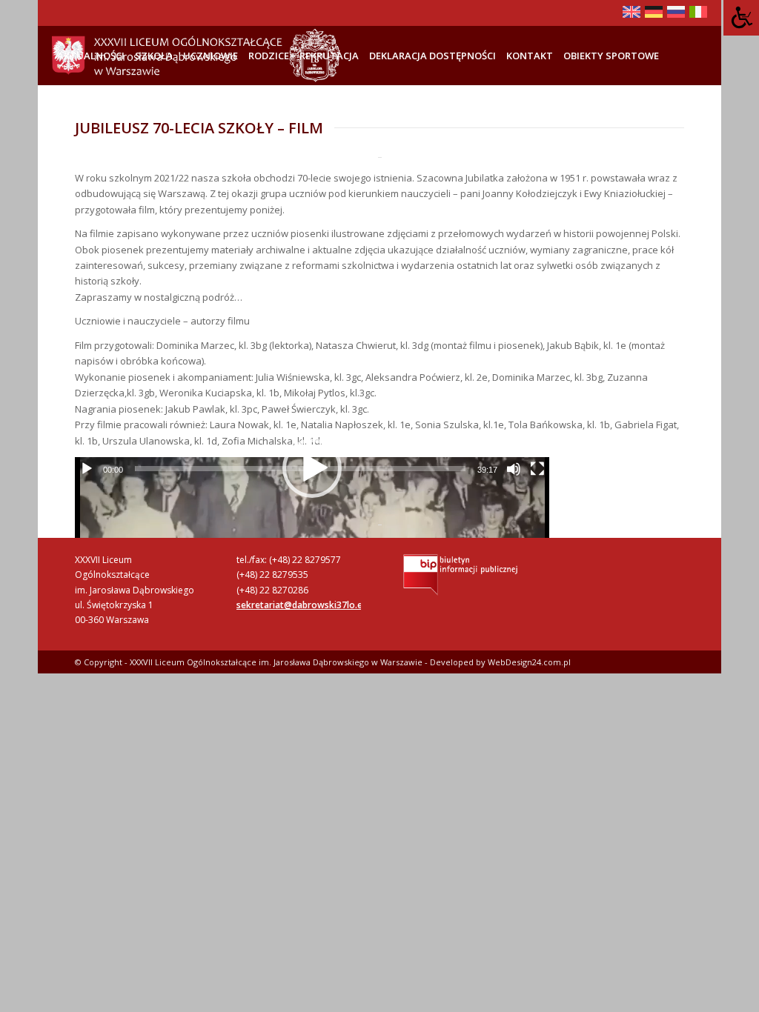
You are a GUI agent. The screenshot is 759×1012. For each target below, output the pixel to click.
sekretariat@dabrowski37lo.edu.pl (309, 605)
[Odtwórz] (86, 469)
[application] (312, 468)
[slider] (300, 468)
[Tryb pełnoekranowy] (537, 469)
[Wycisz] (513, 469)
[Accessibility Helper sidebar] (741, 18)
